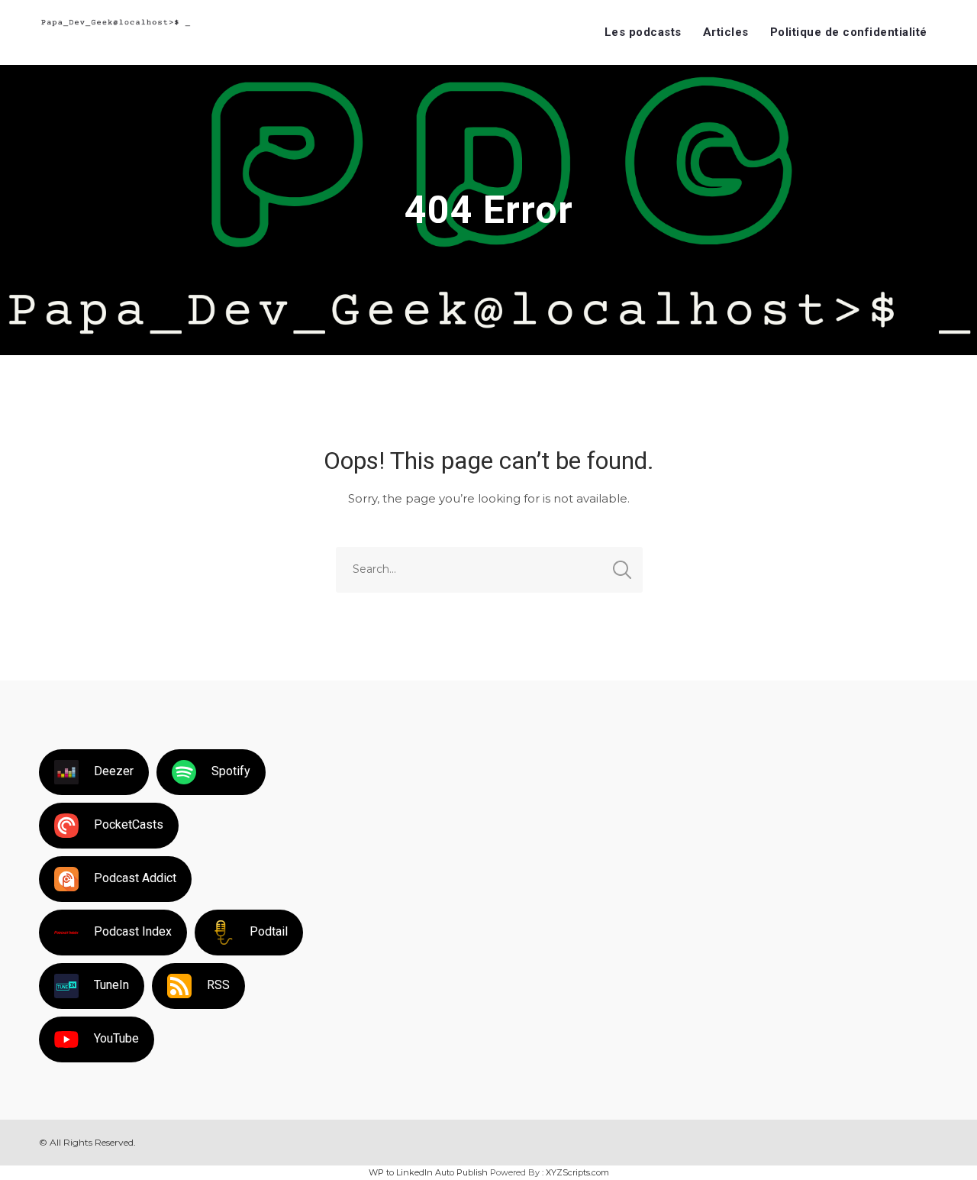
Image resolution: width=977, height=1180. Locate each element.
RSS (218, 985)
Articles (726, 32)
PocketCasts (128, 824)
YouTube (116, 1038)
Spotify (230, 771)
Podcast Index (133, 931)
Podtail (269, 931)
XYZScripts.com (577, 1172)
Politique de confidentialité (848, 32)
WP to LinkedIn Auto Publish (428, 1172)
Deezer (114, 771)
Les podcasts (643, 32)
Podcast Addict (135, 878)
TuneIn (111, 985)
